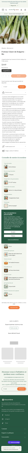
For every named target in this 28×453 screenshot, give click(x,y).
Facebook (7, 415)
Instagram (7, 419)
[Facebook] (3, 415)
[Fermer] (20, 448)
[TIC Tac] (3, 423)
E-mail (5, 86)
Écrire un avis (14, 328)
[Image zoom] (14, 30)
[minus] (3, 76)
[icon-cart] (24, 9)
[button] (18, 76)
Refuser (13, 235)
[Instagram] (3, 419)
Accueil (6, 13)
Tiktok (6, 423)
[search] (6, 9)
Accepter (13, 232)
